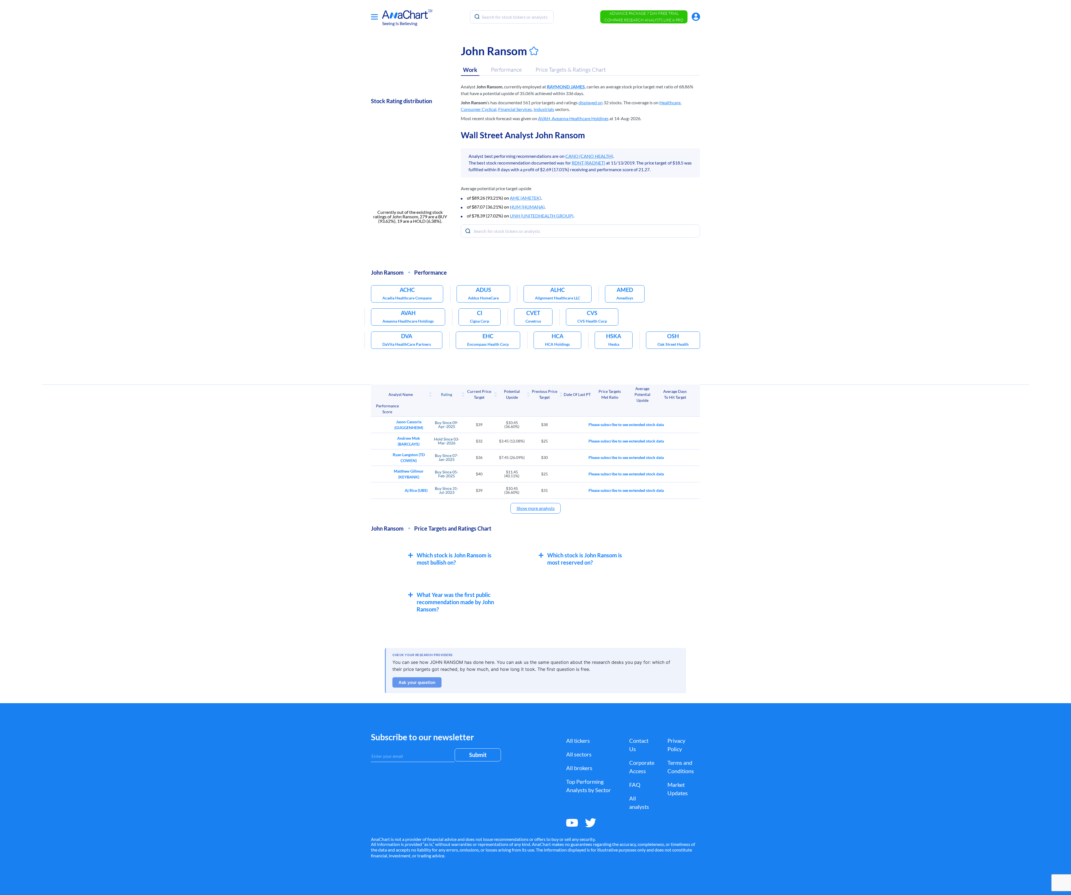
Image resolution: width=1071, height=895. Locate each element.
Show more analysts (536, 508)
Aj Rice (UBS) (416, 490)
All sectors (579, 754)
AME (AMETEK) (525, 197)
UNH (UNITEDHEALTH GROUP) (541, 215)
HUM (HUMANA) (527, 206)
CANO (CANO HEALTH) (589, 156)
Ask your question (417, 682)
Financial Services (515, 109)
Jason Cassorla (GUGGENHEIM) (408, 424)
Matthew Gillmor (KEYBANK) (409, 474)
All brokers (579, 768)
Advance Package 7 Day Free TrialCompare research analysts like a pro (643, 16)
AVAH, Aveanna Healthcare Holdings (573, 118)
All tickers (578, 740)
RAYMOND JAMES (566, 86)
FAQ (634, 784)
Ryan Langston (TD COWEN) (409, 457)
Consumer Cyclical (478, 109)
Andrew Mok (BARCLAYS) (408, 441)
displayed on (590, 102)
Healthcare (670, 102)
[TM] (405, 14)
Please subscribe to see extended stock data (626, 424)
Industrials (544, 109)
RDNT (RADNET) (588, 162)
